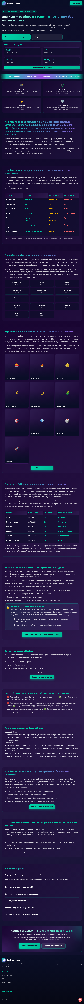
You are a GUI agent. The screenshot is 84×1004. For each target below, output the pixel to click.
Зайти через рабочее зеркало (16, 37)
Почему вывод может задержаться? (20, 908)
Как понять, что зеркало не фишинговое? (21, 914)
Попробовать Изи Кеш (42, 68)
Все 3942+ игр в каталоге (42, 468)
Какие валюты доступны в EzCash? (19, 887)
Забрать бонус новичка (53, 946)
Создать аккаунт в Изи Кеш (42, 677)
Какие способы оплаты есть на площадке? (22, 894)
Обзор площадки (7, 975)
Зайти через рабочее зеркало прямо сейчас (42, 634)
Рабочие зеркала (7, 979)
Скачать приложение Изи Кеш (42, 807)
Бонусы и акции (6, 982)
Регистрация (76, 3)
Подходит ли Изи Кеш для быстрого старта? (23, 875)
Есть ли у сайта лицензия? (15, 901)
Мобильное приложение (9, 986)
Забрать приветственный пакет (47, 37)
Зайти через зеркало (29, 946)
